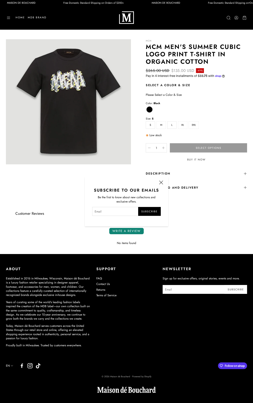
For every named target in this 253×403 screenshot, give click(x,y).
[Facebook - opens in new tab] (21, 365)
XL (182, 125)
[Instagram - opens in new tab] (30, 365)
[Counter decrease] (149, 148)
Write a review (126, 231)
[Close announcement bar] (249, 3)
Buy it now (196, 159)
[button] (8, 17)
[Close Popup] (161, 183)
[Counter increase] (163, 148)
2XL (194, 125)
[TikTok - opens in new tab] (38, 365)
